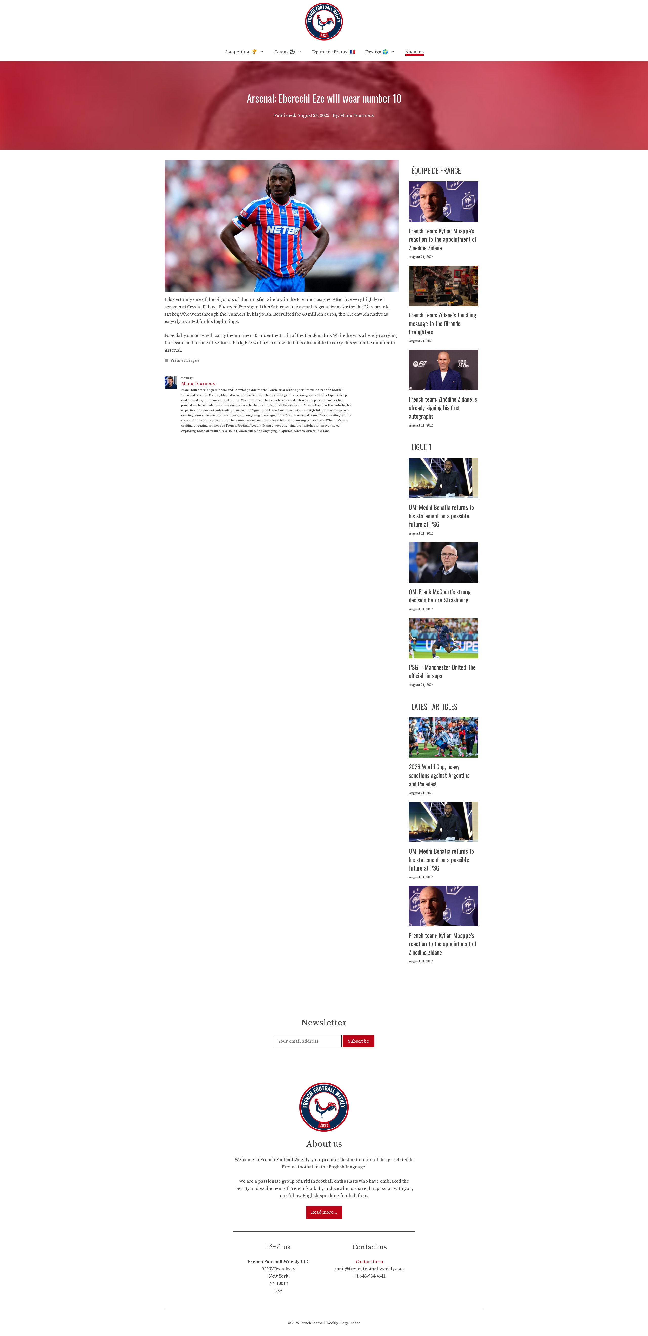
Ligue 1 (421, 447)
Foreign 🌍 (376, 52)
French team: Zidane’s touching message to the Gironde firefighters (442, 323)
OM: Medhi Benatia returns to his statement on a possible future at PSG (441, 515)
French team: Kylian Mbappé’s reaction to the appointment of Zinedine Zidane (443, 239)
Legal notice (350, 1323)
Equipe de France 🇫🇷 (333, 52)
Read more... (324, 1212)
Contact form (369, 1262)
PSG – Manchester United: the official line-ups (442, 671)
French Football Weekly (318, 1323)
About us (414, 52)
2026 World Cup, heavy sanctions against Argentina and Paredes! (439, 775)
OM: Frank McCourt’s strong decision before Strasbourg (440, 595)
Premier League (185, 360)
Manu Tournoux (198, 384)
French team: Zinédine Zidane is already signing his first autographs (443, 407)
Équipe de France (436, 170)
